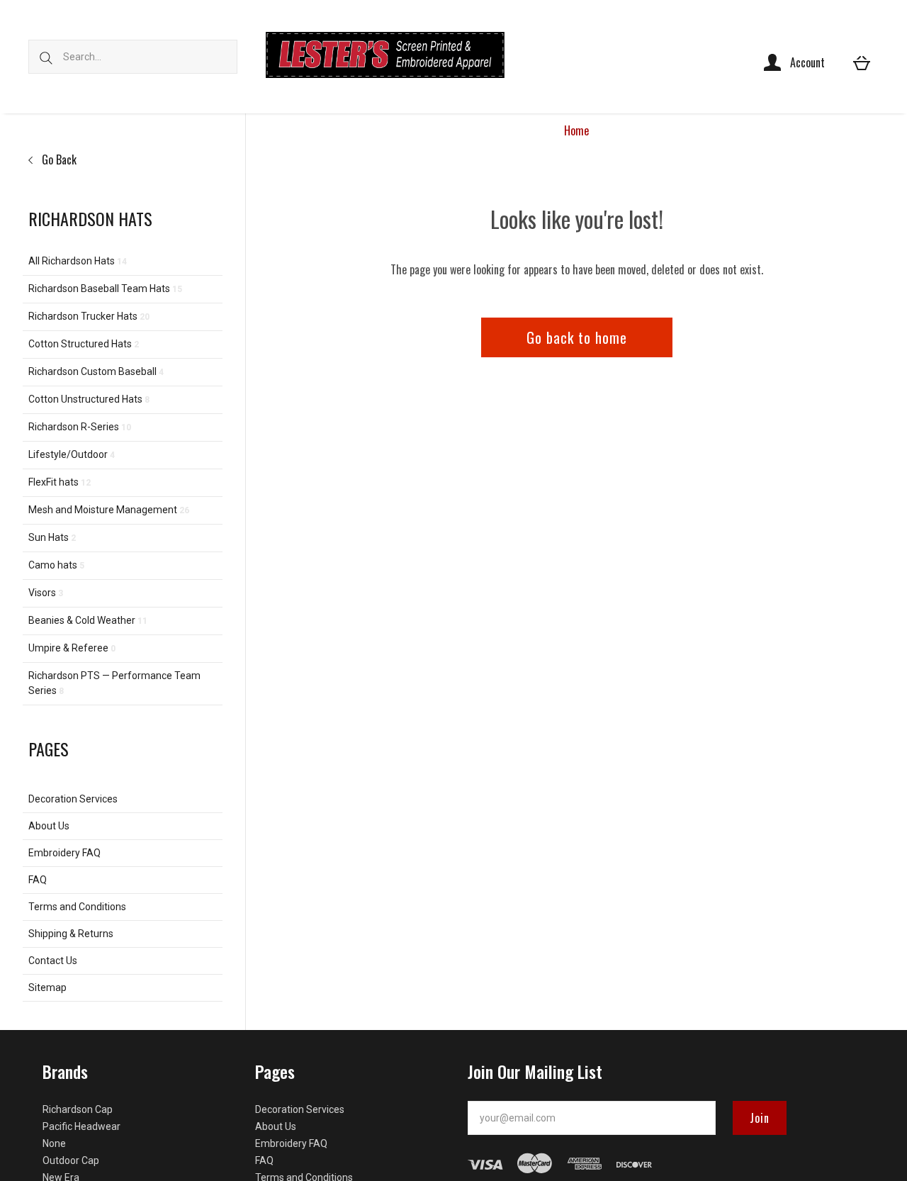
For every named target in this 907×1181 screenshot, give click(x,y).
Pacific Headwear (81, 1126)
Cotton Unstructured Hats (89, 399)
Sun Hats (52, 537)
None (54, 1143)
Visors (45, 592)
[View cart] (861, 62)
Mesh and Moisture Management (108, 509)
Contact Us (52, 960)
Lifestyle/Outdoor (71, 454)
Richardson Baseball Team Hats (105, 288)
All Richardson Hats (77, 261)
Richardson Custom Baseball (96, 371)
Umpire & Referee (72, 648)
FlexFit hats (59, 482)
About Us (48, 826)
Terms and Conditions (77, 906)
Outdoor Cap (71, 1160)
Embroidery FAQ (64, 852)
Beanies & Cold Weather (87, 620)
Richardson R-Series (79, 426)
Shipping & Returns (70, 933)
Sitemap (47, 987)
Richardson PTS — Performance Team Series (114, 683)
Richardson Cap (78, 1109)
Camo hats (56, 565)
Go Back (58, 159)
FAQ (37, 879)
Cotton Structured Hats (83, 343)
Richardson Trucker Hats (89, 316)
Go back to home (576, 337)
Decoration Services (73, 799)
